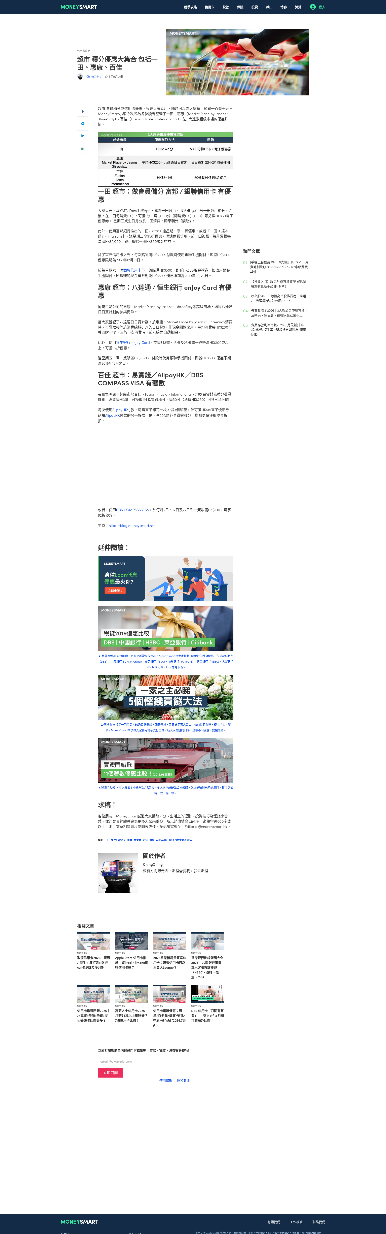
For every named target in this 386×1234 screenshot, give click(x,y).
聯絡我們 (318, 1222)
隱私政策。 (185, 1080)
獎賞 (298, 7)
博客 (283, 7)
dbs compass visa (180, 840)
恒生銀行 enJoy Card (133, 342)
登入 (322, 7)
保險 (240, 7)
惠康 (130, 840)
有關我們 (273, 1222)
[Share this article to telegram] (82, 123)
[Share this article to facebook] (82, 111)
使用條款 (165, 1080)
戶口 (269, 7)
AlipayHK (119, 409)
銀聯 (153, 840)
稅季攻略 (190, 7)
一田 (108, 840)
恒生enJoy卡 (119, 840)
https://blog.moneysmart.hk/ (132, 525)
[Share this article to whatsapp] (82, 148)
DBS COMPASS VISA (132, 509)
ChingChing (93, 76)
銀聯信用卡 (132, 270)
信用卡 (210, 7)
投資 (255, 7)
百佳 (146, 840)
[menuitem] (190, 7)
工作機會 (296, 1222)
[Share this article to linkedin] (82, 135)
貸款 (226, 7)
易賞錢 (138, 840)
